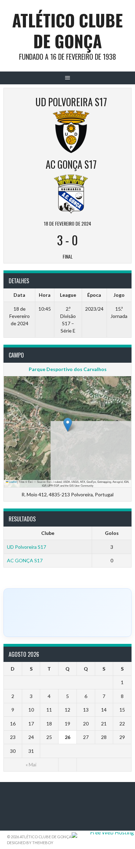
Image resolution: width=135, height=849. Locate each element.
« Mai (31, 764)
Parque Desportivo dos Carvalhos (68, 369)
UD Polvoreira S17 (26, 547)
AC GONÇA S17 (25, 560)
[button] (67, 425)
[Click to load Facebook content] (67, 612)
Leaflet (12, 482)
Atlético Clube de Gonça (67, 30)
